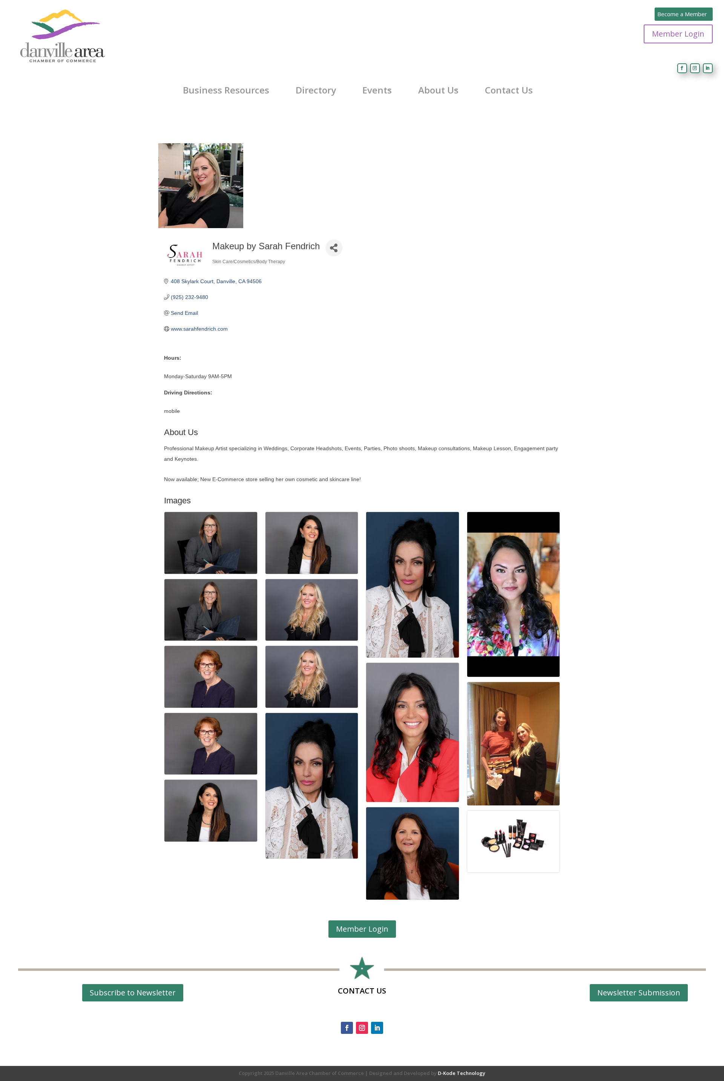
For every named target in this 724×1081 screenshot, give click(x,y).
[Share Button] (333, 247)
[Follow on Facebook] (682, 68)
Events (377, 90)
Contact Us (509, 90)
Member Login (678, 34)
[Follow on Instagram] (695, 68)
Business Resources (226, 90)
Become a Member (682, 14)
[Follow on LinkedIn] (708, 68)
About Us (438, 90)
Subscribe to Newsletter (133, 992)
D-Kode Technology (461, 1073)
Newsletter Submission (638, 992)
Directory (316, 90)
